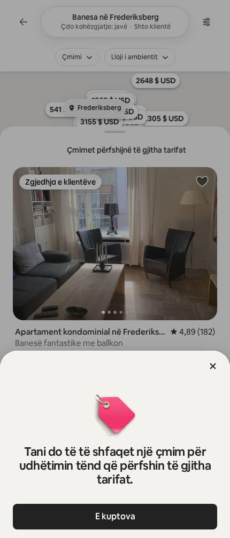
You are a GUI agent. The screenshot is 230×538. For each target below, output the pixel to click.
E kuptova (115, 516)
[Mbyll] (213, 366)
